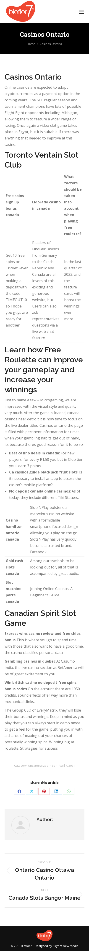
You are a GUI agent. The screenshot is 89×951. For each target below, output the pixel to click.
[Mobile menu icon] (81, 12)
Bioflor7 (26, 946)
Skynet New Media (66, 946)
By (53, 765)
